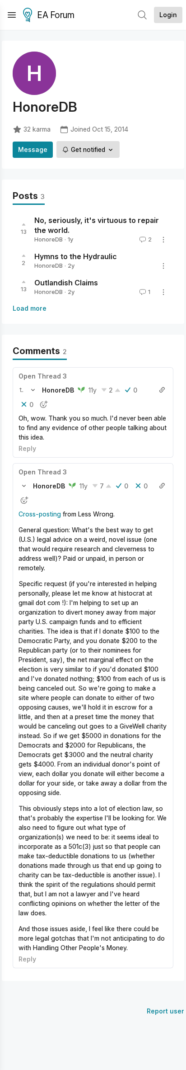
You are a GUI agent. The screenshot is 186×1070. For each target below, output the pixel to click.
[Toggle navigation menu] (12, 15)
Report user (165, 1011)
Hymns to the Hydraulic (75, 256)
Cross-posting (40, 514)
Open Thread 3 (43, 376)
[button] (21, 390)
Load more (29, 308)
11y (92, 390)
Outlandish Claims (66, 282)
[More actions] (163, 239)
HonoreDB (48, 239)
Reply (27, 448)
